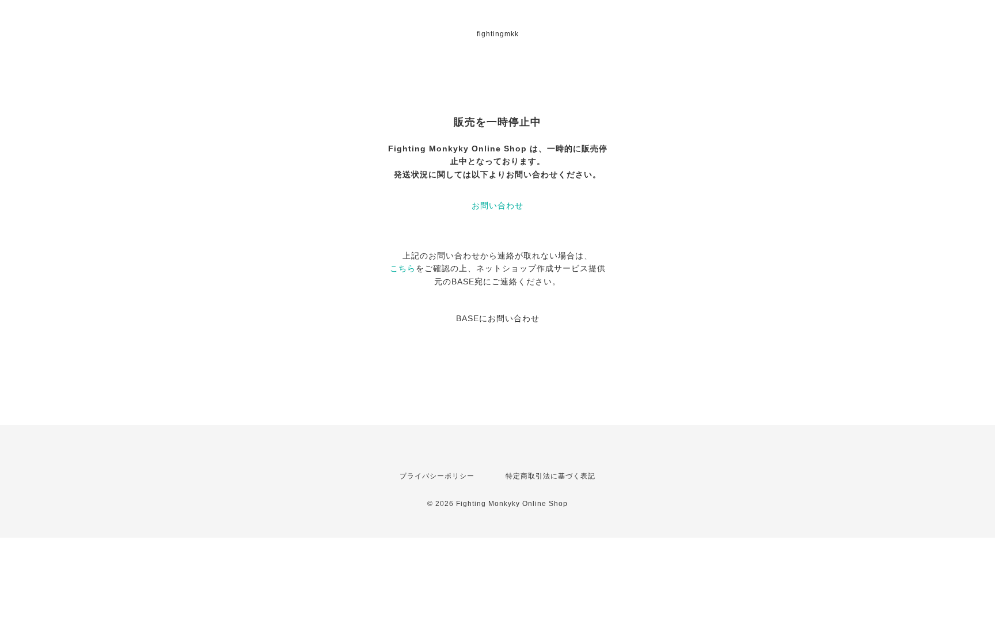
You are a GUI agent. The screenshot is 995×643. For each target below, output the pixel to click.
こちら (403, 268)
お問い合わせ (497, 205)
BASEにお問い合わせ (498, 318)
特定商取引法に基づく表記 (550, 476)
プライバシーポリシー (437, 476)
